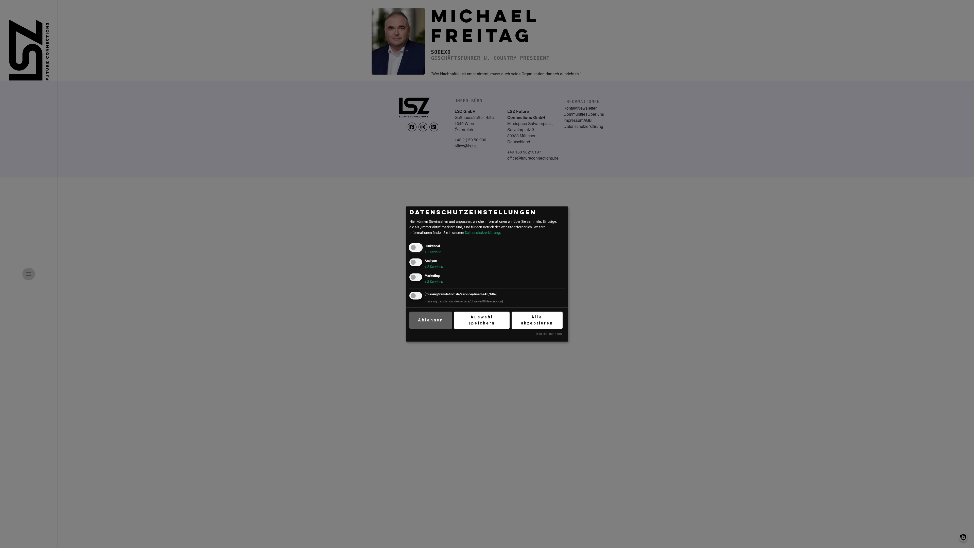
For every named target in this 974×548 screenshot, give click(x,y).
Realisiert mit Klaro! (549, 334)
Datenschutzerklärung (482, 233)
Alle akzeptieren (537, 320)
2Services (434, 267)
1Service (433, 252)
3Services (434, 282)
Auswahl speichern (481, 320)
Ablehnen (430, 320)
